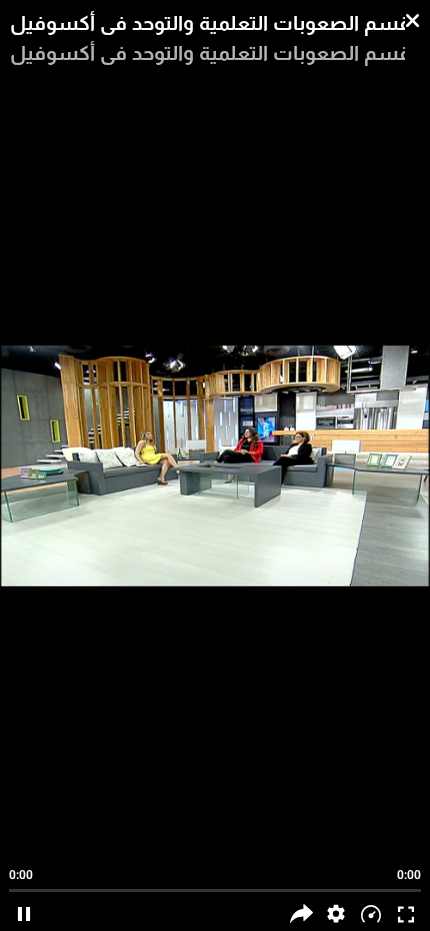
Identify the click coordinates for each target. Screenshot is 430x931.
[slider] (215, 881)
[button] (336, 913)
